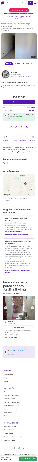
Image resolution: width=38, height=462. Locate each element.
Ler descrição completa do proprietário (18, 152)
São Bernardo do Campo (22, 24)
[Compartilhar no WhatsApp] (21, 126)
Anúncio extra (8, 413)
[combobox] (17, 3)
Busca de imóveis (9, 430)
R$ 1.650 (32, 111)
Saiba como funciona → (14, 119)
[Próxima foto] (32, 307)
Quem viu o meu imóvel (10, 409)
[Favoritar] (10, 126)
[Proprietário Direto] (3, 3)
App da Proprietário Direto (13, 231)
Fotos (10, 63)
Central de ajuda (8, 374)
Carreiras (6, 381)
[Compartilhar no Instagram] (27, 126)
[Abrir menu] (35, 3)
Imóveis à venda (6, 24)
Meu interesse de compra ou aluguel (14, 437)
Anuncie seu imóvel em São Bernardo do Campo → (17, 271)
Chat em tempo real (9, 416)
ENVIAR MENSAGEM (28, 459)
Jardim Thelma (8, 26)
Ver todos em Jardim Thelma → (12, 293)
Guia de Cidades (8, 433)
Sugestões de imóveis (10, 427)
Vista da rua (28, 63)
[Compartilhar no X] (16, 126)
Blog (5, 378)
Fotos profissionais (9, 406)
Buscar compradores (9, 399)
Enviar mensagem (20, 102)
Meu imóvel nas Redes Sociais (12, 402)
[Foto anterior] (5, 307)
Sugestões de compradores (11, 395)
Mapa (18, 63)
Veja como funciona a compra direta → (17, 235)
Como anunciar (8, 392)
